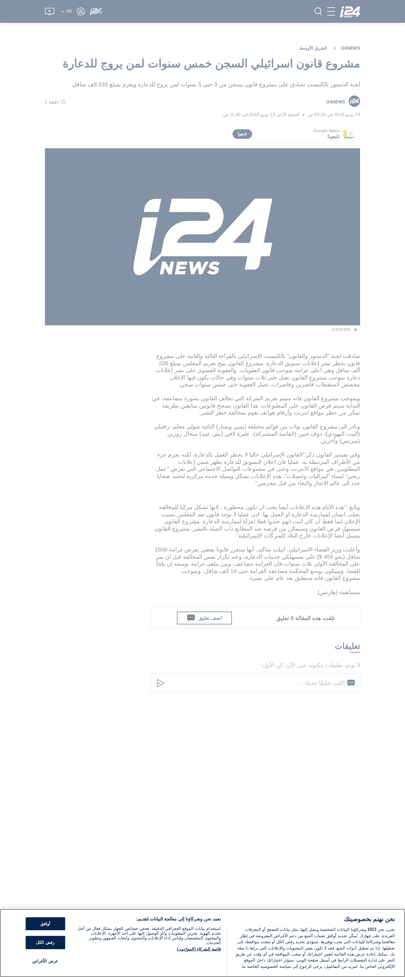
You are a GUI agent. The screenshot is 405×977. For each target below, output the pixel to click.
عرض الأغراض (45, 961)
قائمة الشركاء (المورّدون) (199, 949)
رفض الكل (45, 942)
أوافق (45, 923)
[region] (202, 943)
